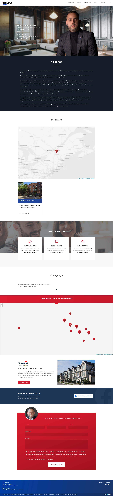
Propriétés (71, 2)
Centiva (109, 494)
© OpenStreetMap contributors (89, 178)
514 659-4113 (21, 33)
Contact (103, 2)
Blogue (79, 2)
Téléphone (28, 431)
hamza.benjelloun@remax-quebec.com (27, 36)
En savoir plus (24, 382)
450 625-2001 (22, 34)
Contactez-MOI (55, 464)
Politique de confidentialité (33, 459)
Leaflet (79, 178)
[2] (64, 322)
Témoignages (87, 2)
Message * (27, 438)
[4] (76, 328)
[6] (88, 334)
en (110, 2)
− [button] (19, 130)
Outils (95, 2)
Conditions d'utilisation (47, 459)
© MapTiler (82, 178)
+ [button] (19, 128)
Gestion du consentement (71, 494)
